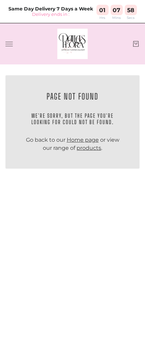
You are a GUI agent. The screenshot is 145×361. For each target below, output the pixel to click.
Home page (83, 140)
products (89, 148)
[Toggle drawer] (9, 44)
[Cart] (136, 44)
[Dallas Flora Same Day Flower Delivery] (72, 44)
